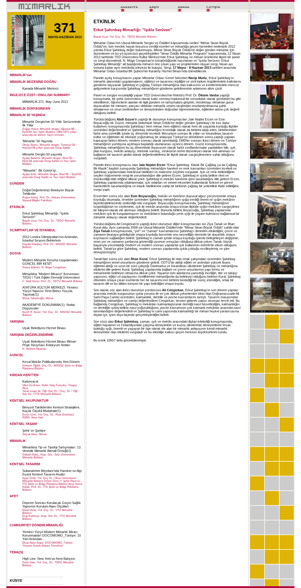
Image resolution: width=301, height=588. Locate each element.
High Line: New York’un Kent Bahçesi (48, 558)
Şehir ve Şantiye (34, 430)
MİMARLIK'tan (21, 75)
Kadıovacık (30, 381)
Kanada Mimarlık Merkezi (40, 88)
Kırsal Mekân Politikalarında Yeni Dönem (51, 361)
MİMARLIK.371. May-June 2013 (45, 101)
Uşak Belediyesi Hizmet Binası (44, 328)
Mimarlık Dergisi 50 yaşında (42, 154)
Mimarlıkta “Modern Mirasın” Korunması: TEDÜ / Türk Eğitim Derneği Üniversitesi (51, 275)
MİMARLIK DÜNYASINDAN (30, 108)
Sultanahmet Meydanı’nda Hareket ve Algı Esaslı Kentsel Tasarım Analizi (52, 472)
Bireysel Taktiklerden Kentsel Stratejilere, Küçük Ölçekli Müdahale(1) (51, 409)
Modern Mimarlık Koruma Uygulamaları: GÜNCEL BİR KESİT (50, 261)
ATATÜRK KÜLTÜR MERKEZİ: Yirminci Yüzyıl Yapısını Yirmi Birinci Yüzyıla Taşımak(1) (50, 291)
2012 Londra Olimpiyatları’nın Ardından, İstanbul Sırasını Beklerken (50, 238)
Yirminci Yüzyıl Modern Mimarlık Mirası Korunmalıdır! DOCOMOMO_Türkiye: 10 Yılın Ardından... (51, 535)
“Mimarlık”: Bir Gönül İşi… (40, 170)
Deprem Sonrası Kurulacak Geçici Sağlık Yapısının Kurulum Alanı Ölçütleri (51, 504)
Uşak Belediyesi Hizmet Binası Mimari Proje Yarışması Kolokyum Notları (49, 343)
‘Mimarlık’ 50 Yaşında (37, 141)
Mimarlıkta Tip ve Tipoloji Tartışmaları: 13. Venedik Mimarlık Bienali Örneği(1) (51, 449)
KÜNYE (16, 581)
